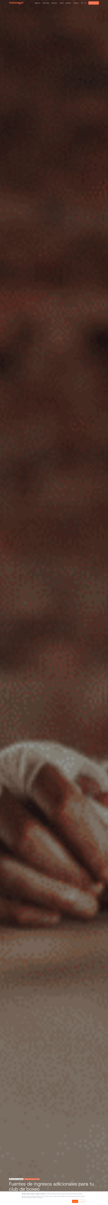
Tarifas (61, 3)
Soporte (75, 3)
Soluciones (46, 3)
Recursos (54, 3)
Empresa (68, 3)
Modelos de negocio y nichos (32, 1179)
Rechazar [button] (82, 1201)
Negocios (37, 3)
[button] (82, 3)
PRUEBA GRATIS (93, 3)
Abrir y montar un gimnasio (16, 1179)
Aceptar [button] (75, 1201)
